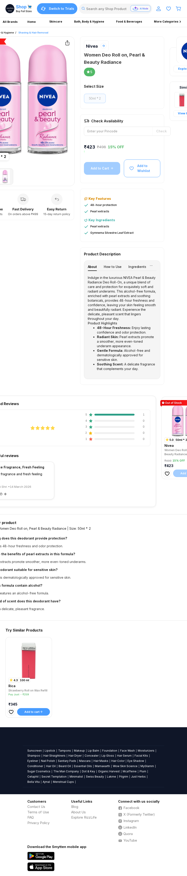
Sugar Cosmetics (38, 771)
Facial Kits (141, 755)
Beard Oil (65, 766)
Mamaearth (102, 766)
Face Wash (127, 750)
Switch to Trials (61, 8)
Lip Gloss (107, 755)
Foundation (109, 750)
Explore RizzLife (84, 817)
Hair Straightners (54, 755)
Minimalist (76, 776)
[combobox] (115, 9)
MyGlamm (147, 766)
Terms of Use (38, 812)
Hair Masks (101, 761)
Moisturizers (146, 750)
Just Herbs (138, 776)
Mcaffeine (130, 771)
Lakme (111, 776)
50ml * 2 (95, 98)
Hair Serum (124, 755)
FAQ (30, 817)
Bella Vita (33, 782)
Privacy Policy (38, 823)
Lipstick (50, 750)
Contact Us (36, 806)
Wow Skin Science (125, 766)
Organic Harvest (109, 771)
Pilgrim (123, 776)
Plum (143, 771)
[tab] (92, 266)
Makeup (79, 750)
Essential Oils (83, 766)
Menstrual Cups (63, 782)
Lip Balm (93, 750)
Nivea (92, 46)
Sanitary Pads (67, 761)
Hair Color (118, 761)
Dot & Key (88, 771)
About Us (78, 812)
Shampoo (33, 755)
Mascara (85, 761)
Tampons (64, 750)
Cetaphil (33, 776)
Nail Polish (48, 761)
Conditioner (35, 766)
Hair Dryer (75, 755)
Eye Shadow (135, 761)
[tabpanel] (122, 323)
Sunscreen (34, 750)
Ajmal (46, 782)
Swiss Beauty (95, 776)
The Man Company (66, 771)
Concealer (92, 755)
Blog (74, 806)
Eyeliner (32, 761)
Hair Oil (51, 766)
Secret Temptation (54, 776)
